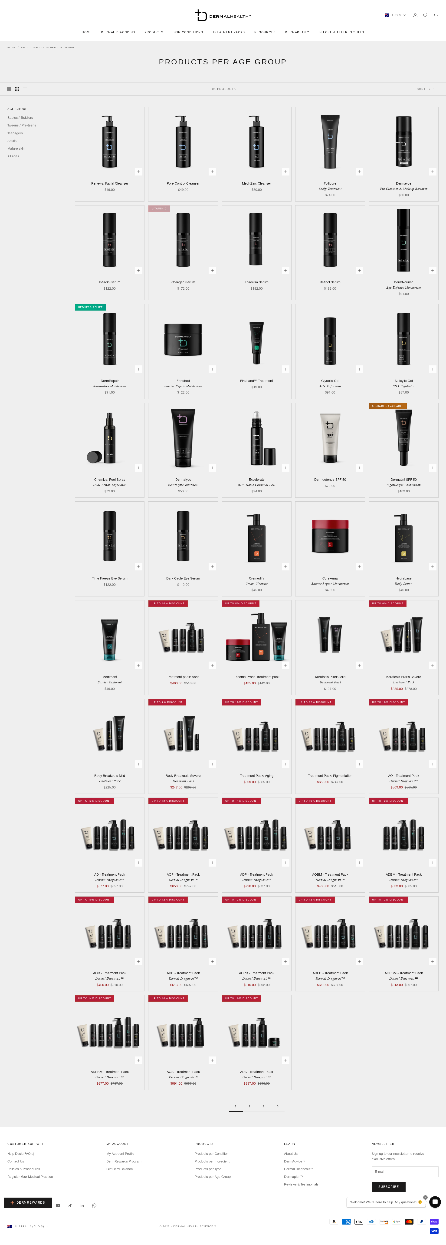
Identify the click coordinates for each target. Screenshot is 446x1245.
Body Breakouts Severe (183, 776)
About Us (291, 1154)
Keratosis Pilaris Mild (330, 677)
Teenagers (15, 133)
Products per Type (208, 1169)
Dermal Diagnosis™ (403, 781)
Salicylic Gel (404, 381)
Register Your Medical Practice (30, 1177)
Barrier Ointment (110, 682)
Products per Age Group (53, 47)
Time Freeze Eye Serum (110, 578)
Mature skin (16, 148)
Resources (265, 32)
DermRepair (110, 381)
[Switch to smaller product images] (17, 89)
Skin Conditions (188, 32)
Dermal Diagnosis (118, 32)
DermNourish (403, 282)
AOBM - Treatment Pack (330, 874)
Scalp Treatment (330, 189)
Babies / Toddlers (20, 118)
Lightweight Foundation (404, 485)
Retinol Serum (330, 282)
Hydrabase (404, 578)
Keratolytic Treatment (183, 485)
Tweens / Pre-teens (21, 125)
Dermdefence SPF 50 (330, 479)
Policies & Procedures (23, 1169)
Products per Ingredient (212, 1161)
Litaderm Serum (257, 282)
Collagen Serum (183, 282)
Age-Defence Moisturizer (403, 287)
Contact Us (15, 1161)
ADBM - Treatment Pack (404, 874)
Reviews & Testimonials (301, 1184)
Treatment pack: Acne (183, 677)
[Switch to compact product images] (25, 89)
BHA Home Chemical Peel (256, 485)
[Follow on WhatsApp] (94, 1205)
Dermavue (403, 183)
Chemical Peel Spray (109, 479)
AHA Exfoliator (330, 386)
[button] (435, 1202)
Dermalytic (183, 479)
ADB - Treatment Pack (183, 973)
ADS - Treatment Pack (256, 1072)
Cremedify (256, 578)
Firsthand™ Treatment (256, 381)
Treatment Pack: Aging (256, 776)
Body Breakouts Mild (109, 776)
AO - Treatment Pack (403, 776)
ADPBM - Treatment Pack (110, 1072)
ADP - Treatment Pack (256, 874)
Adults (11, 141)
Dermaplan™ (297, 32)
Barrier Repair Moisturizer (183, 386)
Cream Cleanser (257, 584)
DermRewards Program (123, 1161)
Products (153, 32)
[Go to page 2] (278, 1106)
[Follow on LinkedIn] (82, 1205)
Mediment (109, 677)
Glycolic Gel (330, 381)
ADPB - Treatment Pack (330, 973)
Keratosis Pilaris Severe (403, 677)
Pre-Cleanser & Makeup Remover (403, 189)
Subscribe (388, 1187)
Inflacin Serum (109, 282)
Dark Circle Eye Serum (183, 578)
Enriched (183, 381)
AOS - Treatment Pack (183, 1072)
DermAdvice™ (294, 1161)
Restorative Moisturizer (109, 386)
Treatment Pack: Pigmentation (330, 776)
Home (87, 32)
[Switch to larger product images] (9, 89)
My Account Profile (120, 1154)
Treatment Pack (330, 682)
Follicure (330, 183)
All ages (13, 156)
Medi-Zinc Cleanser (256, 183)
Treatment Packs (229, 32)
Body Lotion (403, 584)
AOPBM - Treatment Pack (404, 973)
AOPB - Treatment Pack (256, 973)
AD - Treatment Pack (109, 874)
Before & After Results (341, 32)
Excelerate (257, 479)
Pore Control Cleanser (183, 183)
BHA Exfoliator (404, 386)
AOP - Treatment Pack (183, 874)
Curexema (330, 578)
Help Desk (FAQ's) (20, 1154)
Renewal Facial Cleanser (109, 183)
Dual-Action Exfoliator (109, 485)
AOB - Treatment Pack (109, 973)
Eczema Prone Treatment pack (256, 677)
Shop (25, 47)
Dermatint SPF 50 (404, 479)
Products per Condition (212, 1154)
